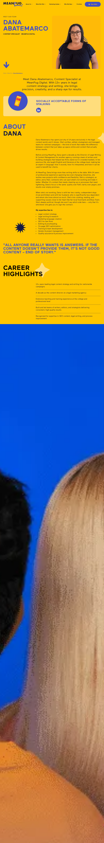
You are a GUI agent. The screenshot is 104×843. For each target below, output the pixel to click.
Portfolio (79, 4)
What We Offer (40, 4)
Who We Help (68, 4)
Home (4, 73)
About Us (28, 4)
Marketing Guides (54, 4)
